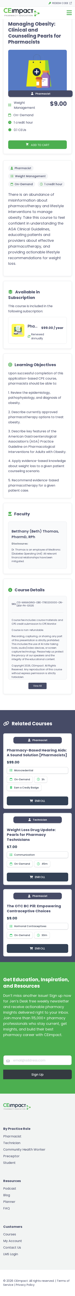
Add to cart (39, 145)
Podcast (9, 1188)
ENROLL (40, 801)
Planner (9, 1201)
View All (37, 685)
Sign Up (37, 1074)
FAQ (6, 1208)
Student (9, 1162)
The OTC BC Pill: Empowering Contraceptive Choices (34, 908)
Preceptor (11, 1156)
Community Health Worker (24, 1149)
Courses (9, 1234)
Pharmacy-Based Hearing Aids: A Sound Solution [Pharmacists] (37, 753)
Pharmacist (12, 1136)
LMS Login (10, 1254)
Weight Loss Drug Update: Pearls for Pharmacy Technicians (31, 834)
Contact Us (12, 1247)
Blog (6, 1195)
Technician (11, 1143)
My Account (12, 1241)
